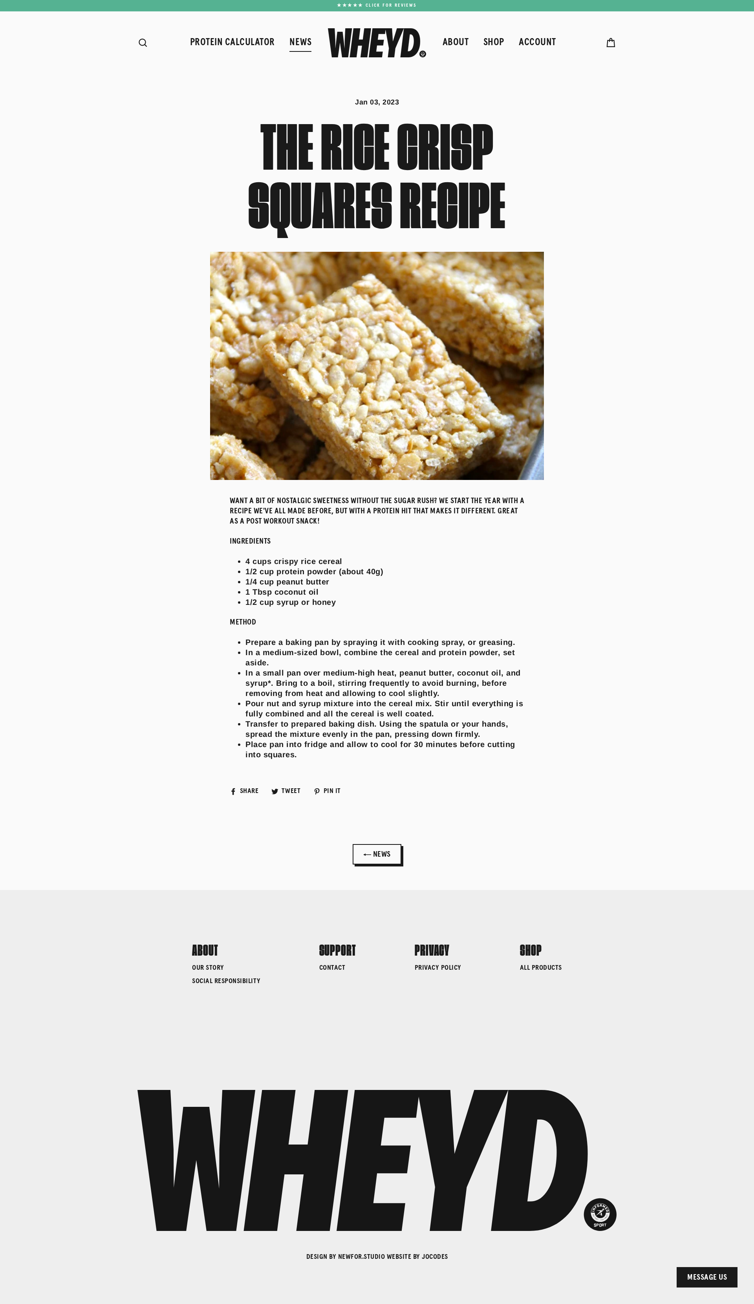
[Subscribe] (630, 1268)
